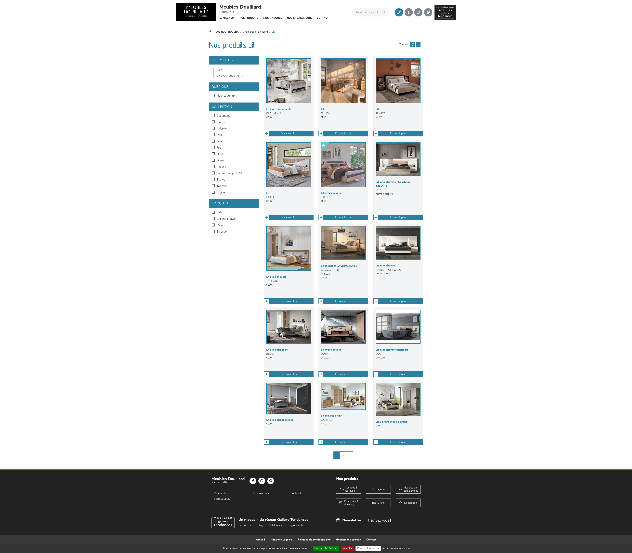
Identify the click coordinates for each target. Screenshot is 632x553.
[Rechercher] (384, 12)
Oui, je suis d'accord (326, 548)
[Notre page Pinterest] (428, 12)
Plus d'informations (368, 548)
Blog (260, 525)
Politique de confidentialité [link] (396, 548)
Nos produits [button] (248, 18)
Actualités (298, 493)
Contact (323, 18)
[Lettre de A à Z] (418, 44)
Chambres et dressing (255, 31)
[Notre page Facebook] (409, 12)
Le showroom (261, 493)
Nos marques (272, 18)
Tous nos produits (226, 32)
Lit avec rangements (230, 75)
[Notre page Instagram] (418, 12)
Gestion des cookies (348, 539)
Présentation (221, 493)
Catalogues (275, 525)
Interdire (347, 548)
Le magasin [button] (227, 18)
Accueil (260, 539)
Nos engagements (299, 18)
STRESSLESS (222, 499)
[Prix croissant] (412, 44)
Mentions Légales (281, 539)
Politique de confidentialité (314, 539)
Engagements (295, 525)
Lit (273, 31)
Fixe (219, 70)
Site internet (245, 525)
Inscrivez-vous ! (379, 520)
